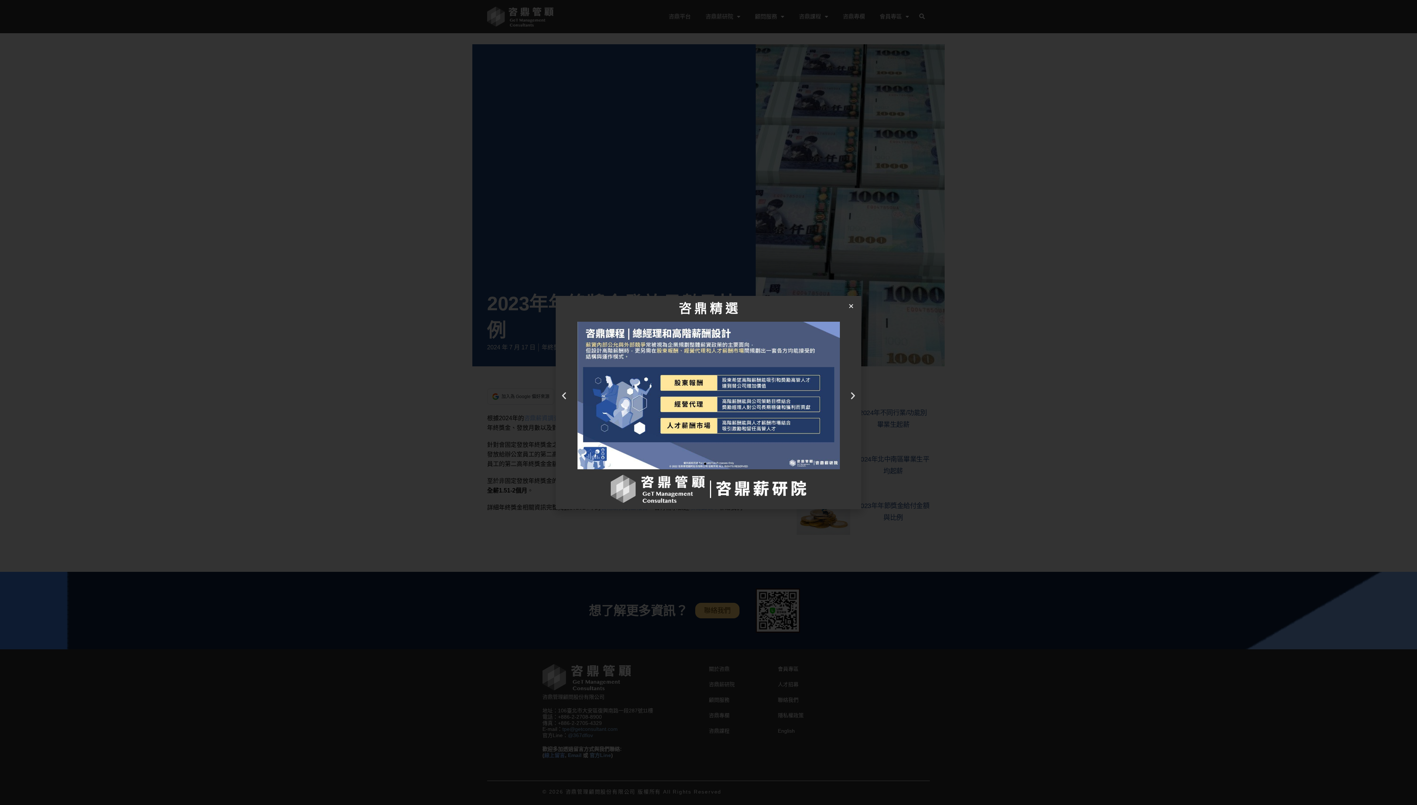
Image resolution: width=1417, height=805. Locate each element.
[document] (708, 402)
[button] (851, 306)
